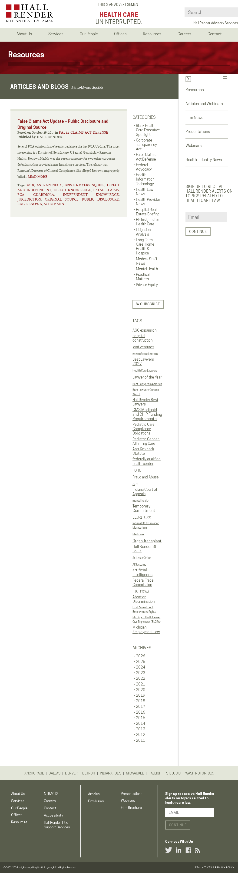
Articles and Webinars (204, 103)
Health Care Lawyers (144, 370)
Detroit (88, 773)
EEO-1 (137, 517)
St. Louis (173, 773)
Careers (50, 801)
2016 (140, 712)
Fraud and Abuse (145, 477)
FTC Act (144, 591)
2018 (140, 701)
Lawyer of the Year (147, 377)
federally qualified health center (146, 461)
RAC (21, 203)
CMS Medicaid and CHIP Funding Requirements (147, 414)
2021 (140, 684)
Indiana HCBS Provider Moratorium (145, 525)
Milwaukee (135, 773)
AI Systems (139, 564)
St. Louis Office (141, 558)
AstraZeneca (49, 185)
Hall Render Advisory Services (215, 23)
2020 (140, 690)
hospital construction (142, 338)
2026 (140, 656)
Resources (194, 89)
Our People (19, 808)
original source (62, 199)
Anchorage (34, 773)
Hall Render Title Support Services (57, 824)
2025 (140, 661)
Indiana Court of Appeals (144, 491)
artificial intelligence (142, 572)
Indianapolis (110, 773)
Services (17, 801)
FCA (20, 194)
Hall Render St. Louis (144, 548)
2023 (140, 673)
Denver (71, 773)
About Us (18, 794)
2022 (140, 678)
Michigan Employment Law (146, 629)
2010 (30, 185)
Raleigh (155, 773)
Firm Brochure (131, 808)
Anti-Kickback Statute (143, 451)
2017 (140, 706)
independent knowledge (91, 194)
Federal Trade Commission (143, 582)
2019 (140, 695)
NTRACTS (51, 794)
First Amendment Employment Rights (144, 609)
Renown (34, 203)
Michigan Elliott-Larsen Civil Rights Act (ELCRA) (146, 619)
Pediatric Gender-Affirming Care (146, 441)
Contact (50, 808)
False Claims (106, 190)
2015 (140, 718)
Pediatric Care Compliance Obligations (143, 428)
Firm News (194, 117)
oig (135, 483)
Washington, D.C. (199, 773)
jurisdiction (29, 199)
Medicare (138, 534)
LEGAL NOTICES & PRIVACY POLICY (214, 867)
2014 (140, 723)
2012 (140, 734)
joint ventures (143, 347)
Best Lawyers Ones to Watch (145, 392)
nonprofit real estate (145, 354)
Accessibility (53, 815)
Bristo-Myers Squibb (84, 185)
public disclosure (100, 199)
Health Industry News (203, 159)
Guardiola (43, 194)
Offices (17, 815)
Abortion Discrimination (143, 599)
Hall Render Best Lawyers (145, 402)
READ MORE (37, 176)
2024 (140, 667)
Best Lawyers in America (147, 384)
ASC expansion (144, 330)
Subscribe (149, 304)
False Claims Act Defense (83, 132)
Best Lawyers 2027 (143, 361)
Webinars (193, 145)
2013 (140, 729)
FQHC (136, 470)
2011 (140, 740)
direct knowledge (72, 190)
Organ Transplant (147, 541)
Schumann (54, 203)
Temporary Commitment (143, 508)
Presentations (197, 131)
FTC (135, 591)
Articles (94, 794)
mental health (140, 500)
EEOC (147, 517)
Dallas (54, 773)
